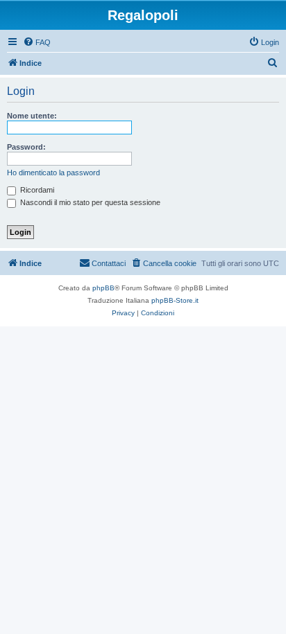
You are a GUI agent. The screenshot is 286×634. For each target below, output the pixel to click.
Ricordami (36, 190)
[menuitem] (37, 42)
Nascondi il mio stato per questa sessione (89, 202)
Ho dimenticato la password (53, 172)
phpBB (103, 288)
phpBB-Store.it (175, 300)
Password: (26, 147)
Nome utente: (32, 116)
